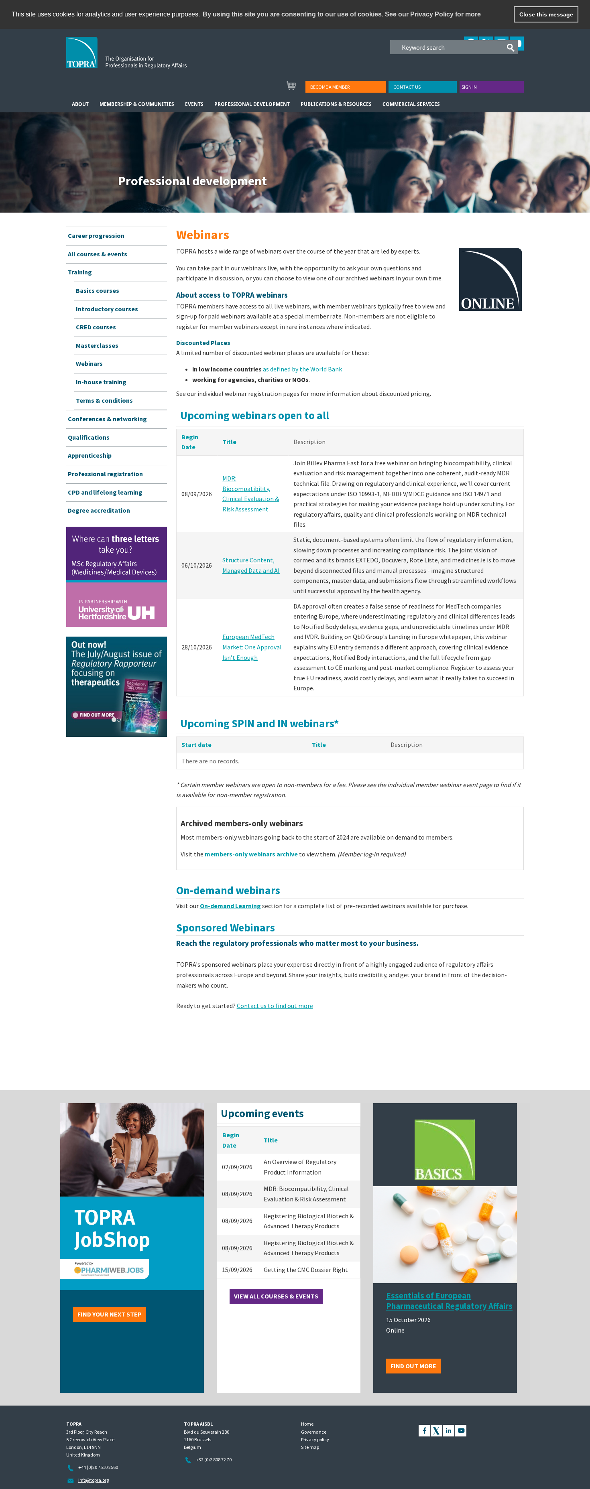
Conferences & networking (107, 419)
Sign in (469, 87)
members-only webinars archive (251, 854)
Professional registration (105, 474)
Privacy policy (315, 1439)
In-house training (101, 382)
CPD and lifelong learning (105, 492)
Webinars (89, 363)
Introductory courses (107, 309)
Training (80, 272)
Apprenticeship (90, 455)
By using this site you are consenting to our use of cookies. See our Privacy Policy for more (342, 14)
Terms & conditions (104, 400)
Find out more (413, 1366)
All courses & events (97, 254)
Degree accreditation (99, 510)
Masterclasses (97, 345)
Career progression (96, 235)
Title (229, 442)
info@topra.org (93, 1480)
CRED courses (96, 327)
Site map (310, 1447)
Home (307, 1424)
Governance (313, 1432)
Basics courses (97, 290)
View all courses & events (276, 1296)
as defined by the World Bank (302, 369)
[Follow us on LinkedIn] (448, 1430)
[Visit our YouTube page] (460, 1430)
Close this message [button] (546, 14)
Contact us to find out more (275, 1006)
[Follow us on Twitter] (436, 1430)
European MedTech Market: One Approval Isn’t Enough (252, 647)
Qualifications (89, 437)
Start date (196, 744)
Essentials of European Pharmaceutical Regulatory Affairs (449, 1300)
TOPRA (143, 59)
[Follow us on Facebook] (424, 1430)
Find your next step (109, 1314)
